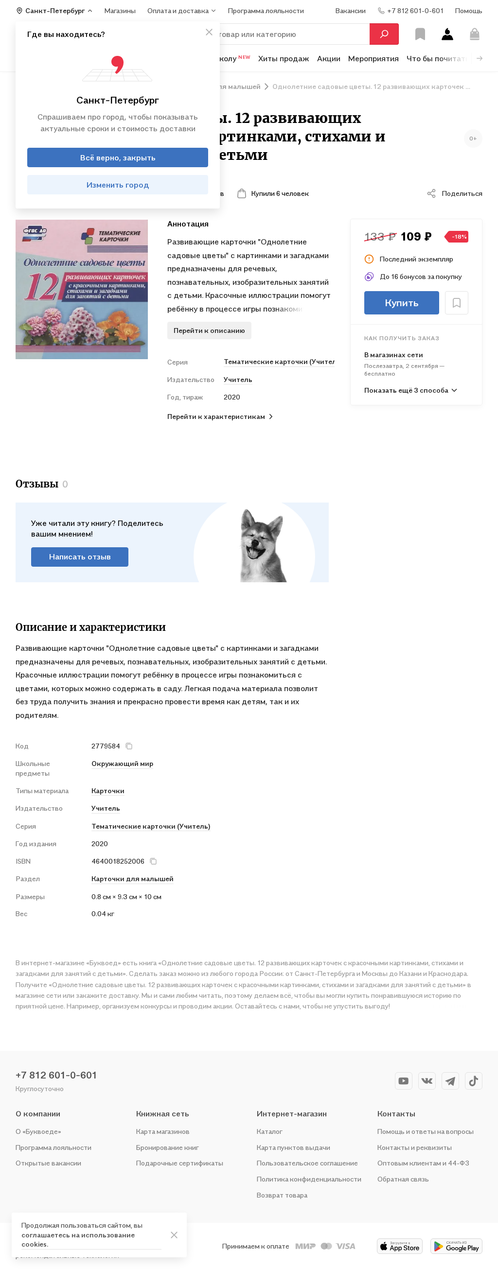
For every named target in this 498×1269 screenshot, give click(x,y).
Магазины (120, 10)
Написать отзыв (80, 556)
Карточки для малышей (132, 878)
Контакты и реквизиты (414, 1147)
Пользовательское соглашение (307, 1163)
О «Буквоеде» (38, 1131)
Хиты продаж (283, 58)
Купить (402, 303)
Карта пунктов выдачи (293, 1147)
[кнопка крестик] (209, 32)
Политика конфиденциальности (309, 1179)
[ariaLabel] (174, 1235)
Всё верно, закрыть (118, 157)
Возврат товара (282, 1195)
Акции (328, 58)
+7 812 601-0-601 (56, 1075)
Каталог (270, 1131)
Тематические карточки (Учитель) (279, 361)
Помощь (468, 10)
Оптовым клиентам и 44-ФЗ (423, 1163)
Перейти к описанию (209, 330)
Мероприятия (373, 58)
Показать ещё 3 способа (406, 390)
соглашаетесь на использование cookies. (78, 1240)
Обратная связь (403, 1179)
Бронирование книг (167, 1147)
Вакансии (351, 10)
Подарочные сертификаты (179, 1163)
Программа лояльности (53, 1147)
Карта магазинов (163, 1131)
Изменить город (118, 185)
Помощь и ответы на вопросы (425, 1131)
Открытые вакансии (48, 1163)
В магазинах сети (393, 354)
